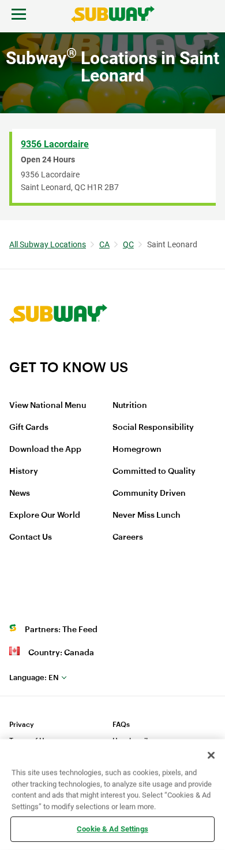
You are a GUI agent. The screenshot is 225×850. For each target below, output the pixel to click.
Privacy (21, 724)
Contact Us (30, 537)
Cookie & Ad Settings (112, 829)
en (34, 677)
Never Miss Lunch (146, 515)
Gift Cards (28, 428)
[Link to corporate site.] (58, 351)
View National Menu (47, 406)
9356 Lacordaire (55, 144)
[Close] (211, 755)
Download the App (45, 450)
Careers (127, 537)
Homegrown (137, 450)
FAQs (121, 724)
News (19, 493)
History (23, 471)
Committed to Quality (154, 471)
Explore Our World (44, 515)
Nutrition (129, 406)
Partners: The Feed (61, 630)
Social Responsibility (153, 428)
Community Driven (149, 493)
